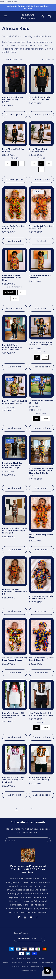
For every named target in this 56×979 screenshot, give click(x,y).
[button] (6, 17)
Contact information (29, 971)
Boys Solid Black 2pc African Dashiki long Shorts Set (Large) (12, 465)
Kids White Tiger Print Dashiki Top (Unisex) (39, 778)
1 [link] (16, 808)
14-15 (45, 727)
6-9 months (10, 291)
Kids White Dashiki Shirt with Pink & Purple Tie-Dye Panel (14, 779)
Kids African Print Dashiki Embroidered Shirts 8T (14, 402)
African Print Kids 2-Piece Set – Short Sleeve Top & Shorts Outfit (14, 530)
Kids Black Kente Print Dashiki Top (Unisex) (40, 98)
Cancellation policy (37, 966)
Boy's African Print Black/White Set (38, 150)
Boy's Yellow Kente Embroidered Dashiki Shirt (12, 277)
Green (46, 417)
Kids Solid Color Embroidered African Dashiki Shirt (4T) (12, 347)
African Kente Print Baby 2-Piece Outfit (14, 227)
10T (45, 356)
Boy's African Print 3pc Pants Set (13, 150)
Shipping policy (20, 966)
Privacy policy (31, 962)
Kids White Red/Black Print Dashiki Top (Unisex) (12, 99)
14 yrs (14, 297)
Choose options (14, 114)
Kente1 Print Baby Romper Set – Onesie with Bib (14, 591)
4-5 (36, 727)
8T (41, 162)
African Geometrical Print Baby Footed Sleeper (14, 659)
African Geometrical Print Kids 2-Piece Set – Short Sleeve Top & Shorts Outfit (41, 471)
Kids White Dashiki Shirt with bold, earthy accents (41, 714)
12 (21, 162)
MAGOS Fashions (26, 959)
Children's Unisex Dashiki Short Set (41, 402)
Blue (36, 417)
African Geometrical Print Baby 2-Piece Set (41, 659)
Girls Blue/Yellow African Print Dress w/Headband (41, 344)
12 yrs (21, 291)
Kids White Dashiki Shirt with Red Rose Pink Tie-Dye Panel (14, 715)
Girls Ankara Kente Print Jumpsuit (40, 276)
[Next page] (39, 808)
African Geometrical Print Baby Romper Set (41, 597)
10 (14, 162)
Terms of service (46, 962)
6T (34, 162)
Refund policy (17, 962)
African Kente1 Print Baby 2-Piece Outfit (41, 227)
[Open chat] (47, 970)
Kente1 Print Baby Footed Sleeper (41, 536)
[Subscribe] (47, 840)
